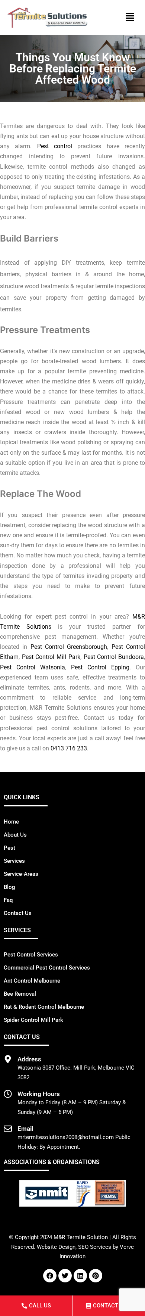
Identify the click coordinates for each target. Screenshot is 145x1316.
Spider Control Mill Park (33, 1020)
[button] (130, 17)
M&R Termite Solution (81, 1237)
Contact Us (18, 913)
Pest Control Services (31, 954)
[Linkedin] (80, 1275)
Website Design (56, 1247)
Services (14, 861)
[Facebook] (50, 1275)
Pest (9, 847)
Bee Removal (20, 993)
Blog (9, 887)
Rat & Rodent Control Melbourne (44, 1007)
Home (11, 821)
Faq (8, 900)
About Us (15, 834)
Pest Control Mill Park (51, 656)
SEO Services (94, 1247)
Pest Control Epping (100, 667)
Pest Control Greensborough (68, 646)
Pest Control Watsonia (32, 667)
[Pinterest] (95, 1275)
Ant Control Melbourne (32, 980)
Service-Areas (21, 874)
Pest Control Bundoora (114, 656)
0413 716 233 (69, 748)
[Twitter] (65, 1275)
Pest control (54, 146)
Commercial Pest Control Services (47, 967)
